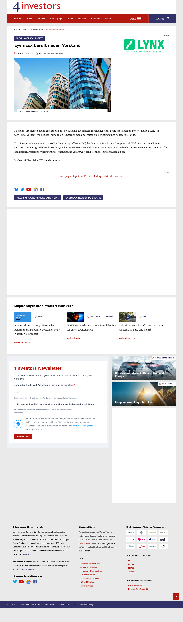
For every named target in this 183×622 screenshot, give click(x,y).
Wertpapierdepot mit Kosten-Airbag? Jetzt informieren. (91, 176)
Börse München (87, 582)
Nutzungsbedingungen (83, 426)
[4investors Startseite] (36, 6)
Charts (70, 18)
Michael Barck (49, 53)
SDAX (131, 567)
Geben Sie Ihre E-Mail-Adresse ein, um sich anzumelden (44, 385)
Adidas (41, 317)
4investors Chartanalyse (91, 570)
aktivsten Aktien (85, 543)
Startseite (11, 604)
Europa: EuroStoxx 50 (138, 589)
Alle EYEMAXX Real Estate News (38, 197)
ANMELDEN (23, 436)
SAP (144, 317)
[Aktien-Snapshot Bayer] (141, 532)
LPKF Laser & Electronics (101, 317)
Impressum (49, 604)
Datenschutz (64, 604)
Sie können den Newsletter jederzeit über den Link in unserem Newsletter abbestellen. (43, 411)
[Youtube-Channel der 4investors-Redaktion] (28, 189)
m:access (82, 18)
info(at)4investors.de (25, 569)
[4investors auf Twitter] (22, 189)
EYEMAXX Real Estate (36, 29)
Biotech (108, 18)
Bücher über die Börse (90, 563)
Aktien (29, 18)
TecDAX (132, 571)
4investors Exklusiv (88, 567)
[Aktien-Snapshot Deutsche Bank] (130, 539)
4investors (17, 29)
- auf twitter (58, 53)
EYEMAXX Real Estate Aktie (83, 197)
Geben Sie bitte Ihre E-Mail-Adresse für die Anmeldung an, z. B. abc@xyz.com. (45, 398)
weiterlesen (20, 342)
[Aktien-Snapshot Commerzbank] (163, 532)
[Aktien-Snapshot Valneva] (152, 546)
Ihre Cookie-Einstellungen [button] (84, 604)
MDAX (131, 564)
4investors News (87, 574)
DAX (130, 560)
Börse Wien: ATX (136, 585)
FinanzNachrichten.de (89, 578)
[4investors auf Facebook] (42, 189)
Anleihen (41, 18)
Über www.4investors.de (30, 604)
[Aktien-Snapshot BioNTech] (152, 532)
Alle (133, 18)
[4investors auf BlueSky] (16, 189)
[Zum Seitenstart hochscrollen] (176, 596)
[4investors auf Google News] (35, 189)
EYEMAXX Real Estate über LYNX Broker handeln (144, 51)
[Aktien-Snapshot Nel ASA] (163, 539)
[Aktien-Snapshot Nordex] (130, 546)
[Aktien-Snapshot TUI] (141, 546)
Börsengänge (56, 18)
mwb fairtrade (86, 585)
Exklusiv (17, 18)
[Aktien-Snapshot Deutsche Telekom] (141, 539)
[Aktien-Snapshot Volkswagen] (163, 546)
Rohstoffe (95, 18)
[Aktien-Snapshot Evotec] (152, 539)
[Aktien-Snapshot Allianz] (130, 532)
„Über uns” (27, 554)
